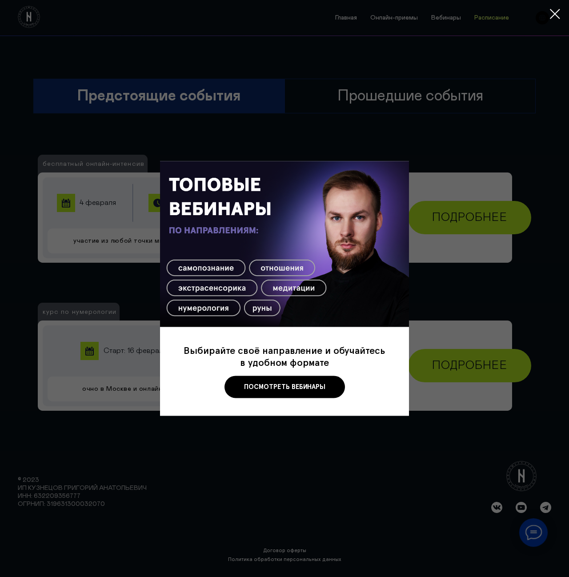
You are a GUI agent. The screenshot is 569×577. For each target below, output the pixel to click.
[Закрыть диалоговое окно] (555, 14)
